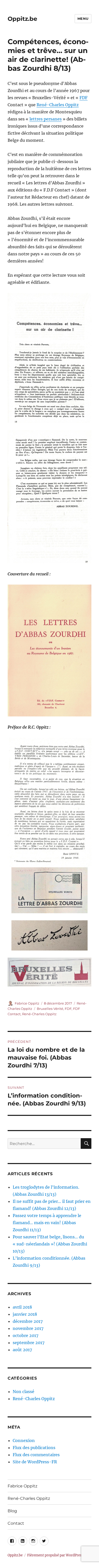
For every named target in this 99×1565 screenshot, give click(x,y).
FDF (83, 97)
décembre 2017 (28, 1321)
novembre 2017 (28, 1328)
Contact (16, 1523)
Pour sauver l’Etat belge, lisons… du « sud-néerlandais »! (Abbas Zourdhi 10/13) (50, 1244)
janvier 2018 (25, 1314)
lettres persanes (45, 118)
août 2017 (22, 1349)
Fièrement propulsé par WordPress (55, 1555)
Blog (12, 1510)
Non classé (23, 1391)
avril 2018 (22, 1307)
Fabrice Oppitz (27, 1003)
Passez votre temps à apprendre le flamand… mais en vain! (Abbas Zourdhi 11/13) (47, 1222)
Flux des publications (34, 1447)
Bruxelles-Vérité (50, 1009)
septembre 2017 (28, 1342)
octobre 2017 (25, 1335)
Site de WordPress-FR (35, 1461)
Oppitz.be (22, 18)
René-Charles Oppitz (58, 104)
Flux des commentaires (36, 1454)
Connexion (24, 1440)
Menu (83, 18)
